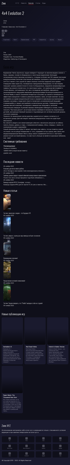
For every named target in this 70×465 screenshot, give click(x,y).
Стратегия (6, 39)
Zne (4, 3)
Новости (23, 3)
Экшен (60, 39)
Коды (44, 3)
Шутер (52, 39)
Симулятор (42, 39)
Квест (15, 39)
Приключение (25, 39)
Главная (4, 27)
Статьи (38, 3)
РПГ (34, 39)
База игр (31, 3)
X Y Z (17, 3)
